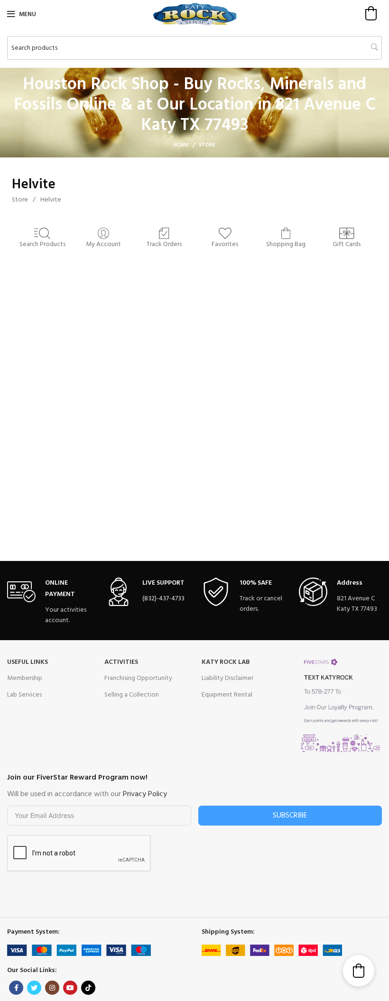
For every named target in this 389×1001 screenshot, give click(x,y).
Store (20, 199)
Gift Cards (347, 244)
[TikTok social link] (88, 988)
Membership (24, 678)
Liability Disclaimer (227, 678)
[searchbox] (194, 48)
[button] (371, 13)
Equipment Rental (227, 694)
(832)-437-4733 (163, 598)
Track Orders (164, 244)
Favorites (225, 244)
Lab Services (24, 694)
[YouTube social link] (70, 988)
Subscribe (290, 815)
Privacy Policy (145, 794)
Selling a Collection (131, 694)
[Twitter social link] (34, 988)
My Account (103, 244)
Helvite (50, 199)
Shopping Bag (286, 244)
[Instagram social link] (52, 988)
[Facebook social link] (16, 988)
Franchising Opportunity (138, 678)
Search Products (42, 244)
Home (181, 145)
